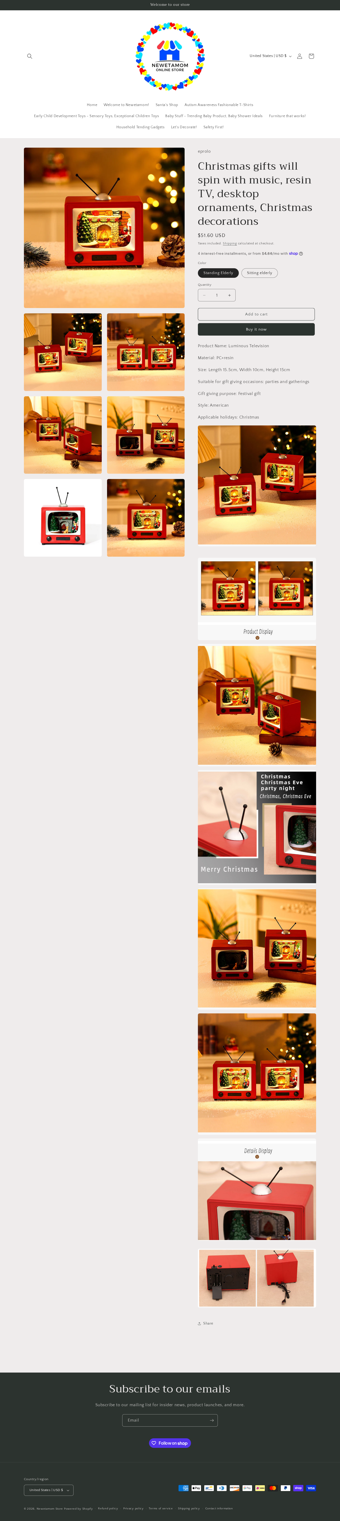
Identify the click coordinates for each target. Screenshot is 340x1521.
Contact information (219, 1508)
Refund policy (108, 1508)
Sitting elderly (259, 273)
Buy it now (256, 329)
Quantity (204, 285)
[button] (30, 56)
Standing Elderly (218, 273)
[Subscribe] (212, 1420)
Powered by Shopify (78, 1508)
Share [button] (208, 1323)
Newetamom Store (50, 1508)
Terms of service (161, 1508)
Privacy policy (133, 1508)
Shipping (230, 243)
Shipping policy (189, 1508)
